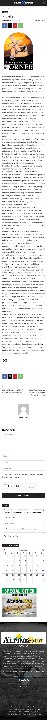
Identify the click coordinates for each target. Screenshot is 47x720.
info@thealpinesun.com (28, 676)
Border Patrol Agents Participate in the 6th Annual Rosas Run (37, 392)
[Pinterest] (15, 25)
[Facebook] (4, 25)
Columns (11, 9)
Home (4, 9)
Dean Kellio (7, 20)
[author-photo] (23, 414)
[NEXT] (42, 550)
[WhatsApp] (20, 25)
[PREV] (4, 550)
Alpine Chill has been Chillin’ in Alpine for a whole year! (12, 391)
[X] (10, 25)
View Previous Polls (11, 536)
